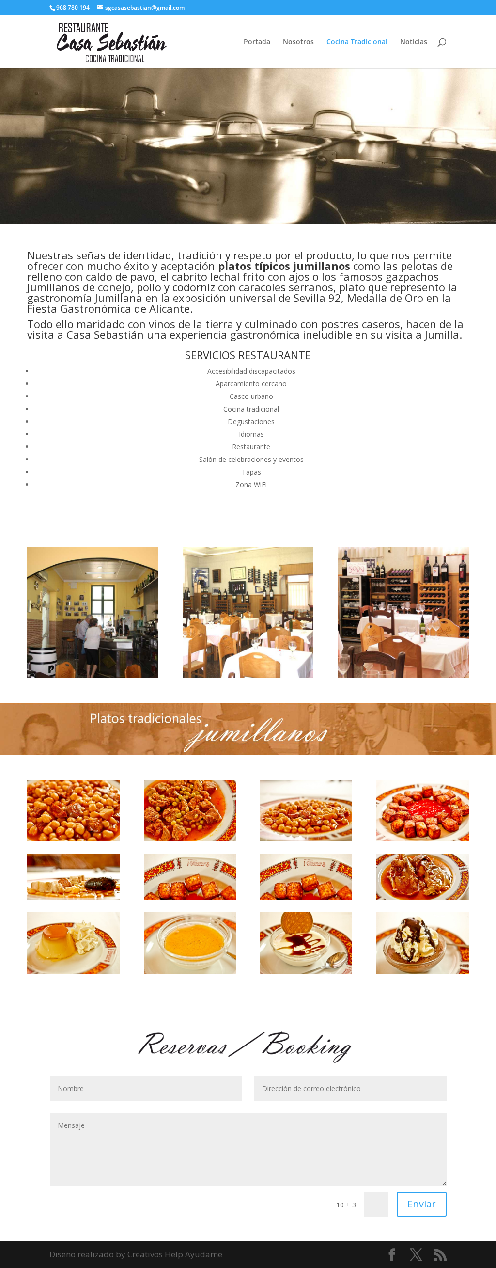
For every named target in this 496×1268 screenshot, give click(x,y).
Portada (257, 42)
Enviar (421, 1203)
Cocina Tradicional (357, 42)
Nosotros (298, 42)
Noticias (413, 42)
